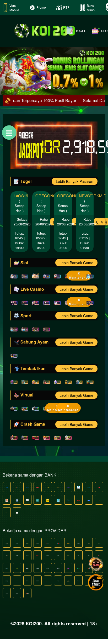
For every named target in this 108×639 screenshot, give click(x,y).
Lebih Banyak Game (76, 262)
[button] (8, 70)
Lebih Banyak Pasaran (74, 181)
